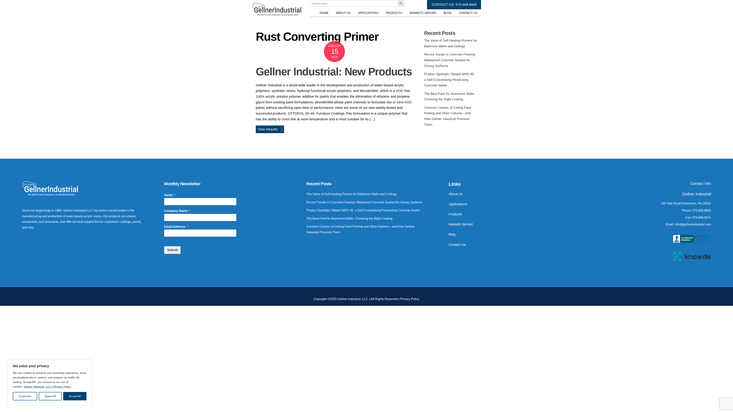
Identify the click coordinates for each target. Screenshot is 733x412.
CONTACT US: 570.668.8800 (454, 4)
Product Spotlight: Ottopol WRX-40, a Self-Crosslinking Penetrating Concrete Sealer (449, 79)
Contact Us (468, 12)
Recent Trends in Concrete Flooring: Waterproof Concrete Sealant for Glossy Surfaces (450, 60)
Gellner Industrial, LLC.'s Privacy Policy (47, 386)
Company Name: (177, 210)
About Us (343, 12)
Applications (368, 12)
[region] (50, 382)
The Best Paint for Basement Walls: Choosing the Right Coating (349, 218)
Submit (172, 250)
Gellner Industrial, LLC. (353, 299)
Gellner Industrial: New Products (334, 72)
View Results (268, 129)
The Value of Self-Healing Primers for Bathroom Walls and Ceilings (351, 194)
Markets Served (423, 12)
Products (394, 12)
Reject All (50, 396)
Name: (169, 195)
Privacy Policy (409, 299)
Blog (448, 12)
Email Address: (176, 226)
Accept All (75, 396)
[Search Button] (401, 20)
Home (324, 12)
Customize (25, 396)
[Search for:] (354, 20)
